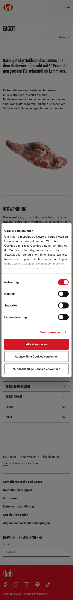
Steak (9, 417)
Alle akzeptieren (36, 344)
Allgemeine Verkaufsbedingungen (26, 523)
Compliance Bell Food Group (22, 481)
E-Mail (6, 544)
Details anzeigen (51, 332)
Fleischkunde (50, 456)
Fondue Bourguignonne (18, 386)
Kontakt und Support (17, 490)
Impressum (11, 498)
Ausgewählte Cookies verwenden (36, 356)
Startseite (9, 456)
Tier (5, 463)
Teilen (63, 37)
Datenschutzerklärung (18, 506)
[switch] (63, 294)
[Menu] (68, 8)
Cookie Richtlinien (15, 514)
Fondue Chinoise (14, 396)
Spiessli (10, 406)
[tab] (36, 386)
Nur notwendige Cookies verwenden (36, 368)
